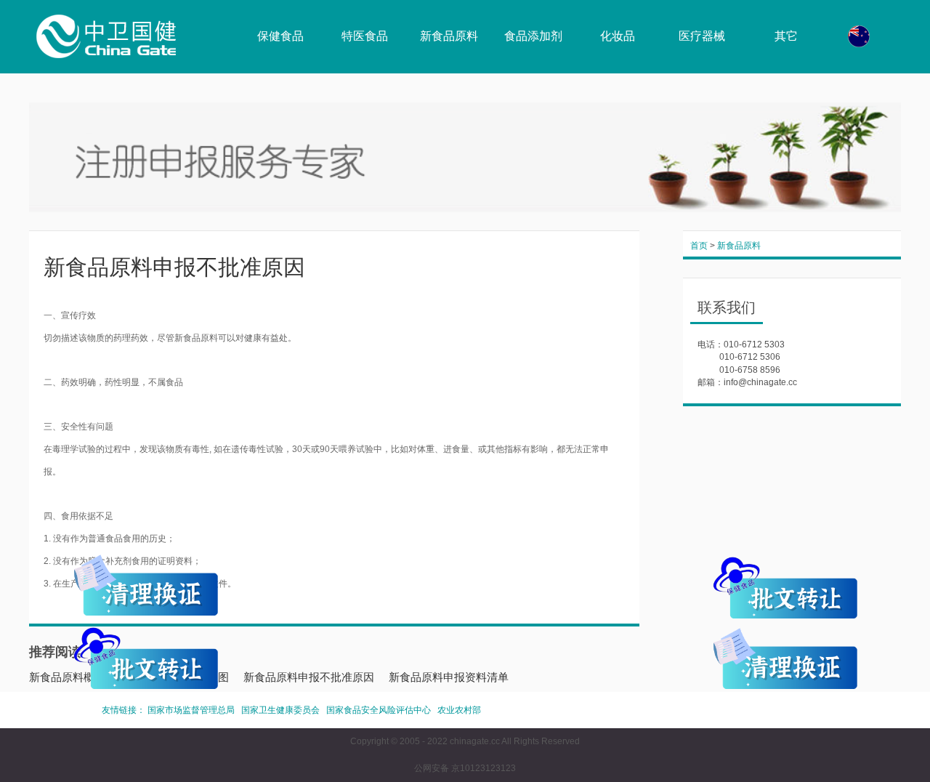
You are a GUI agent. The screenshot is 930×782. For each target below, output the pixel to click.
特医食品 (364, 36)
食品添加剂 (533, 36)
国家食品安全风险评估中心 (378, 710)
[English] (858, 36)
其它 (786, 36)
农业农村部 (459, 710)
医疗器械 (702, 36)
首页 (699, 246)
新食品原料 (449, 36)
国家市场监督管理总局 (191, 710)
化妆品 (617, 36)
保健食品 (280, 36)
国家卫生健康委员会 (280, 710)
